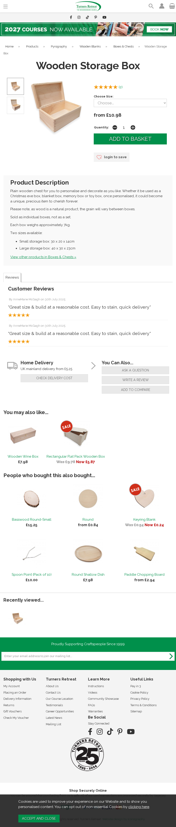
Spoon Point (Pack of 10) (32, 575)
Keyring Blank (144, 519)
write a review (135, 380)
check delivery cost (54, 378)
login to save (115, 157)
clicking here (138, 807)
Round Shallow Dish (88, 575)
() (121, 87)
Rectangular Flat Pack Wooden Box (76, 456)
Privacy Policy (139, 698)
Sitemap (136, 711)
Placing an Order (14, 692)
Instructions (96, 686)
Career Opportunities (60, 711)
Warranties (95, 711)
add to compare (135, 390)
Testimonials (54, 705)
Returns (8, 705)
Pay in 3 (135, 686)
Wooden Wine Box (23, 456)
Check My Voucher (16, 717)
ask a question (135, 370)
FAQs (91, 705)
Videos (92, 692)
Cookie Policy (139, 692)
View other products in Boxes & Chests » (43, 257)
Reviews (12, 277)
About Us (52, 686)
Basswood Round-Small (31, 519)
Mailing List (53, 724)
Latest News (54, 717)
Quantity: (101, 127)
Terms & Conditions (143, 705)
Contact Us (53, 692)
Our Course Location (59, 698)
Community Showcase (103, 698)
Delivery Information (17, 698)
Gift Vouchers (12, 711)
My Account (11, 686)
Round (88, 519)
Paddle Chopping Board (144, 575)
